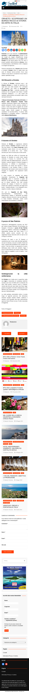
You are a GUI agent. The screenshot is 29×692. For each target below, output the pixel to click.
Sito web (4, 544)
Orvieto (23, 315)
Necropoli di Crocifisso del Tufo (11, 315)
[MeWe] (16, 50)
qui (5, 627)
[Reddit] (8, 50)
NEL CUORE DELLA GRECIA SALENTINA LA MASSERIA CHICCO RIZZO (12, 417)
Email (3, 538)
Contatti (5, 652)
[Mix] (19, 50)
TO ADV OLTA (20, 500)
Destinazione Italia (7, 354)
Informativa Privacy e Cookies (10, 656)
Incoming (6, 443)
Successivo (22, 333)
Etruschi (18, 312)
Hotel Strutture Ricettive (18, 441)
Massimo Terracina (8, 421)
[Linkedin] (11, 50)
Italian (18, 1)
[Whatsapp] (22, 50)
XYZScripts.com (21, 691)
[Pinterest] (14, 50)
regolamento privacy (11, 620)
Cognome (7, 606)
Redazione (5, 26)
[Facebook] (3, 50)
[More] (25, 50)
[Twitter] (6, 50)
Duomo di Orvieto (8, 312)
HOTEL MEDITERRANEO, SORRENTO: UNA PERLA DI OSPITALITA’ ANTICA (12, 448)
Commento (5, 523)
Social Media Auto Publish (9, 691)
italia (4, 28)
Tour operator (6, 502)
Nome (3, 532)
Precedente (7, 333)
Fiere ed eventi (16, 354)
